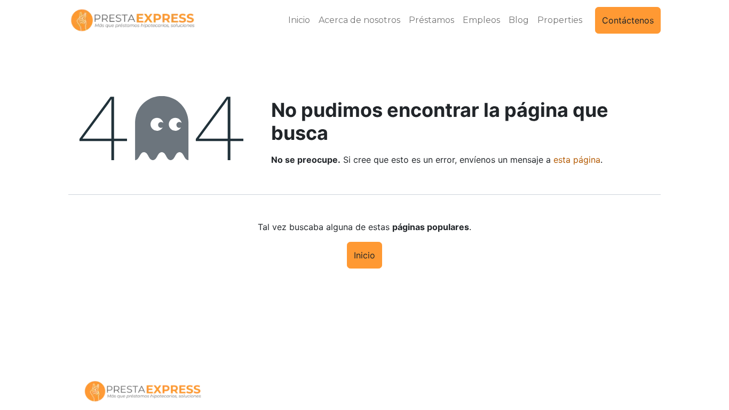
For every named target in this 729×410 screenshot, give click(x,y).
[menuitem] (299, 20)
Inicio (364, 255)
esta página (576, 159)
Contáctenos (628, 20)
